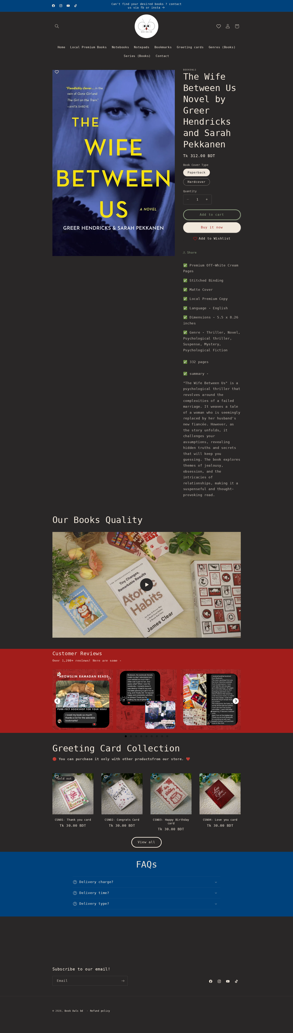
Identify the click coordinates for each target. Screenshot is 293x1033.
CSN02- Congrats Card (122, 819)
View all (146, 842)
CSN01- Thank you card (73, 819)
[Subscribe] (122, 981)
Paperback (196, 172)
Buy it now (212, 227)
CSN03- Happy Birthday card (171, 821)
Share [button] (192, 252)
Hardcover (196, 181)
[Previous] (57, 701)
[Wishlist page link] (218, 26)
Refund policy (100, 1011)
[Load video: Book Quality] (146, 585)
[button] (57, 26)
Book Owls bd (74, 1011)
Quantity (190, 191)
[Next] (236, 701)
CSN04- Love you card (220, 819)
